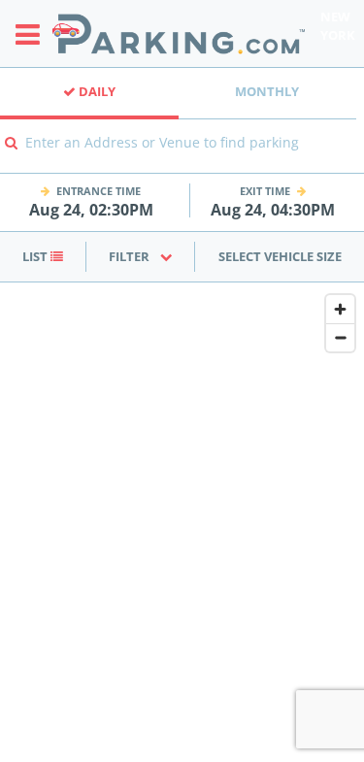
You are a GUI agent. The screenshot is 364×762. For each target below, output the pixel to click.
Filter (129, 256)
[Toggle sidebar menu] (33, 34)
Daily (96, 91)
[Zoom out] (340, 337)
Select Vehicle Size (280, 256)
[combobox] (182, 156)
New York (337, 26)
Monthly (267, 91)
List (36, 256)
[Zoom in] (340, 309)
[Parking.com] (178, 33)
